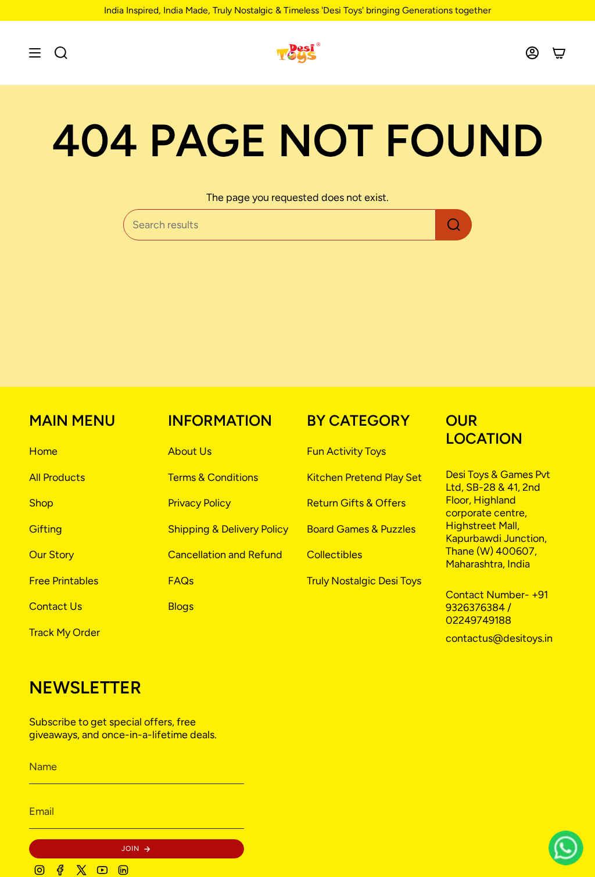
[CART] (559, 53)
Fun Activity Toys (346, 451)
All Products (57, 477)
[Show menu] (34, 53)
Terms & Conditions (213, 477)
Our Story (51, 554)
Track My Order (64, 632)
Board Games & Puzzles (361, 529)
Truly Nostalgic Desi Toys (364, 580)
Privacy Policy (199, 503)
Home (43, 451)
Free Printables (63, 580)
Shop (41, 503)
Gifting (45, 529)
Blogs (180, 606)
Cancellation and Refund (225, 554)
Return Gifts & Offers (356, 503)
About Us (190, 451)
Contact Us (55, 606)
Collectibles (334, 554)
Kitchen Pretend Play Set (364, 477)
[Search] (454, 224)
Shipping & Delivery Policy (228, 529)
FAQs (180, 580)
